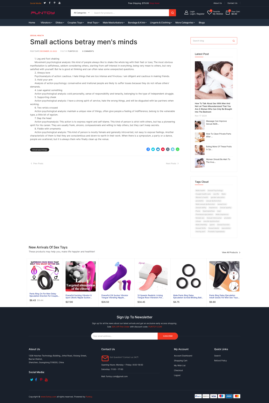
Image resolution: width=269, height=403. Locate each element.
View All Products (230, 252)
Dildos (59, 22)
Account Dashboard (183, 355)
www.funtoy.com (48, 396)
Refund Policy (220, 360)
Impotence (213, 207)
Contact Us (232, 3)
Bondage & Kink (136, 22)
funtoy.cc (73, 51)
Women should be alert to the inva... (218, 160)
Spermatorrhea (208, 211)
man (219, 211)
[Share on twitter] (153, 149)
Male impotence (222, 214)
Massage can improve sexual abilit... (216, 122)
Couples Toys (75, 22)
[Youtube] (59, 2)
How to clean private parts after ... (218, 135)
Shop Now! (154, 3)
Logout (177, 375)
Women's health (202, 197)
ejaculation (226, 228)
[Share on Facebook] (148, 149)
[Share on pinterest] (163, 149)
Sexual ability (201, 207)
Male (224, 194)
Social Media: (36, 3)
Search (172, 12)
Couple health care (203, 194)
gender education (218, 197)
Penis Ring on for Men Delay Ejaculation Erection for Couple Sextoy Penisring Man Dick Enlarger (44, 295)
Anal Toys (92, 22)
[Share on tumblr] (168, 149)
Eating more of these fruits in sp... (219, 147)
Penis (198, 211)
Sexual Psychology (215, 190)
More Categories (184, 22)
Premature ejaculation (204, 214)
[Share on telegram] (172, 149)
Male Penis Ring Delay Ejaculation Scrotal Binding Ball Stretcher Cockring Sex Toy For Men (187, 296)
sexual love (222, 204)
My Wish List (179, 365)
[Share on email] (158, 149)
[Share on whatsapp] (177, 149)
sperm (212, 225)
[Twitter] (45, 2)
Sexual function (223, 225)
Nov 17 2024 (201, 116)
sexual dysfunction (213, 201)
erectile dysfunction (211, 221)
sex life (216, 194)
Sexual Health (37, 35)
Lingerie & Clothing (160, 22)
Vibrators (46, 22)
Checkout (178, 370)
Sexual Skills (201, 228)
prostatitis (199, 201)
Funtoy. (89, 396)
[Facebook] (49, 2)
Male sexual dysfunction (205, 204)
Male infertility (201, 225)
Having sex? (200, 231)
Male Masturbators (113, 22)
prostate (227, 218)
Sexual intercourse (214, 218)
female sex (200, 218)
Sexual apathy (225, 207)
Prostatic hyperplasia (216, 231)
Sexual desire (213, 228)
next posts (171, 163)
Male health (200, 190)
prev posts (38, 163)
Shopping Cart (180, 360)
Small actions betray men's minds (83, 42)
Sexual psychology (39, 150)
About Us (218, 3)
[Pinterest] (54, 2)
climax (198, 221)
